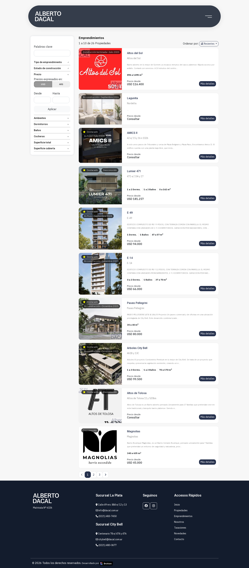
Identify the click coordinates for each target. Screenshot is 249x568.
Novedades (180, 533)
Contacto (179, 539)
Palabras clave (43, 46)
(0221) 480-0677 (107, 545)
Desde (38, 93)
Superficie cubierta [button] (44, 148)
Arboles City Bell (137, 348)
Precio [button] (37, 74)
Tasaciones (180, 527)
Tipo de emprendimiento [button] (48, 62)
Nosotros (179, 521)
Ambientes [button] (40, 118)
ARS (61, 84)
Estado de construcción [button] (47, 68)
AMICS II (132, 133)
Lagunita (132, 98)
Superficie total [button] (42, 142)
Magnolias (133, 431)
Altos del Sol (135, 53)
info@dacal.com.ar (108, 510)
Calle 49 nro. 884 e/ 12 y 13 (112, 504)
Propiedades (181, 510)
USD (43, 84)
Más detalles (207, 83)
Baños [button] (37, 130)
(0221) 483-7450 (107, 516)
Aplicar (52, 109)
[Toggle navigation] (208, 16)
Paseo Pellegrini (137, 303)
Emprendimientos (183, 516)
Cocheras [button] (39, 136)
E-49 (130, 212)
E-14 (130, 258)
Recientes (209, 43)
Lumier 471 (134, 171)
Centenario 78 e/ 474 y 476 (112, 533)
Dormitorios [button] (41, 124)
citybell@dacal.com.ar (110, 539)
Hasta (56, 93)
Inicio (177, 504)
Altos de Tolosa (137, 393)
